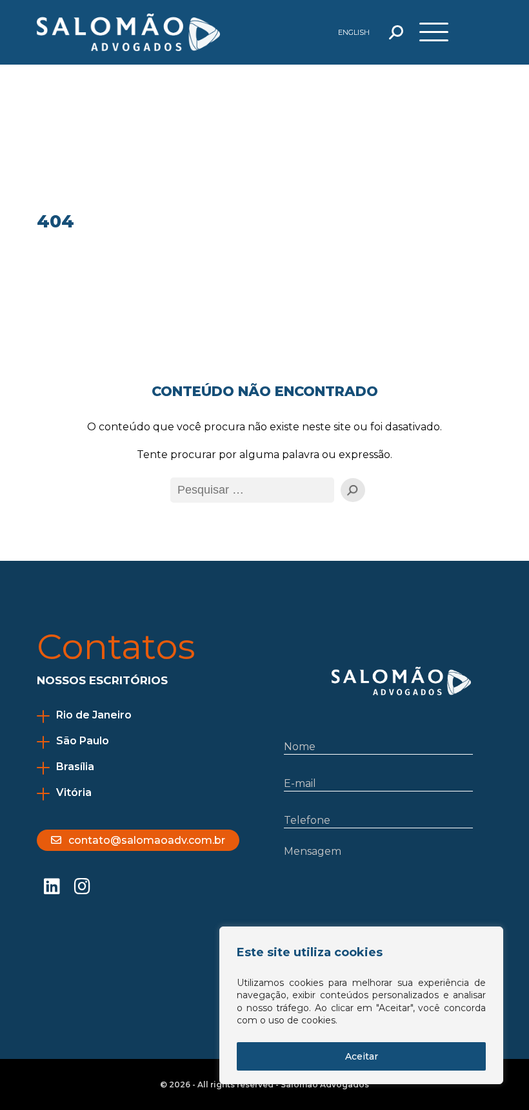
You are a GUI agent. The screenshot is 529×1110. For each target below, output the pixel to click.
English (354, 32)
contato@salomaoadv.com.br (146, 840)
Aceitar (361, 1056)
